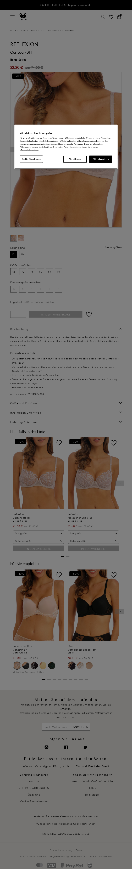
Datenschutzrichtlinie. (29, 150)
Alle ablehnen (75, 159)
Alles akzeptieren (101, 159)
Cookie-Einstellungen (31, 159)
